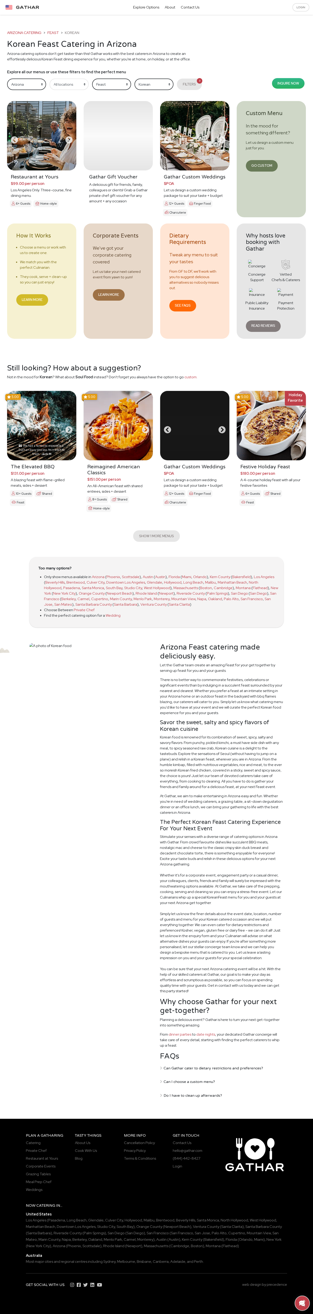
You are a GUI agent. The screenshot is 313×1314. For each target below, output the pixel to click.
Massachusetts (185, 587)
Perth (198, 1261)
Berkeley (68, 598)
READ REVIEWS (263, 325)
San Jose (202, 1233)
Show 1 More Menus (156, 536)
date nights (205, 1034)
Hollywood (172, 582)
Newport (166, 593)
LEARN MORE (32, 299)
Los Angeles (264, 576)
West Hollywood (157, 587)
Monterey (162, 598)
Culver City (95, 582)
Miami (186, 576)
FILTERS (191, 82)
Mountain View (183, 598)
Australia (34, 1255)
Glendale (154, 582)
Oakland (215, 598)
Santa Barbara (125, 604)
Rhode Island (146, 593)
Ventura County (153, 604)
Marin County (121, 598)
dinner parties (180, 1034)
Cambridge (223, 587)
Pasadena (71, 587)
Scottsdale (131, 576)
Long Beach (193, 582)
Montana (243, 587)
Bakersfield (241, 576)
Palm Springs (217, 593)
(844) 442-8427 (186, 1158)
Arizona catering (24, 32)
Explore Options (146, 7)
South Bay (114, 587)
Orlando (200, 576)
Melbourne (126, 1261)
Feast (53, 32)
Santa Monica (93, 587)
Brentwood (75, 582)
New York (274, 1239)
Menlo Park (143, 598)
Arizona (98, 576)
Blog (78, 1158)
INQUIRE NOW (288, 83)
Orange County (92, 593)
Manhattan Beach (232, 582)
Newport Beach (119, 593)
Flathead (260, 587)
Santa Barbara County (93, 604)
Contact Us (190, 7)
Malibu (210, 582)
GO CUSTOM (261, 165)
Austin (148, 576)
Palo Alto (231, 598)
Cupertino (99, 598)
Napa (201, 598)
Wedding (113, 615)
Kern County (220, 576)
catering (45, 1205)
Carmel (83, 598)
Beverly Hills (55, 582)
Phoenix (113, 576)
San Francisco (252, 598)
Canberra (161, 1261)
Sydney (109, 1261)
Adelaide (177, 1261)
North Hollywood (234, 1220)
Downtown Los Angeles (125, 582)
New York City (64, 593)
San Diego (239, 593)
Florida (174, 576)
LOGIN (301, 7)
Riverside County (191, 593)
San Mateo (63, 604)
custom (190, 377)
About (170, 7)
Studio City (133, 587)
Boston (206, 587)
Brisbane (144, 1261)
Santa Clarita (179, 604)
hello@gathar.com (187, 1150)
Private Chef (84, 610)
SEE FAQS (183, 305)
